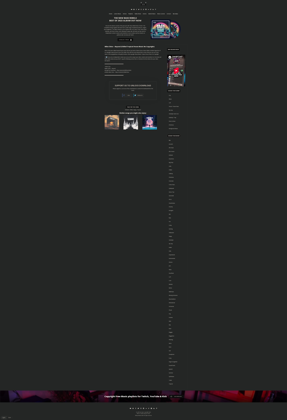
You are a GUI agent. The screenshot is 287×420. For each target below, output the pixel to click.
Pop (170, 95)
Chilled (131, 109)
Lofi (170, 102)
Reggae (170, 332)
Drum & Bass (172, 121)
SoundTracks (172, 365)
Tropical (139, 109)
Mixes (170, 99)
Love (170, 280)
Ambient (127, 109)
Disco (170, 199)
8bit (170, 140)
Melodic (171, 284)
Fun (170, 221)
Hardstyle (171, 240)
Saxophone (171, 354)
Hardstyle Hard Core (174, 114)
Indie (170, 251)
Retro (170, 343)
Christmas (171, 125)
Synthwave (171, 376)
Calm (170, 166)
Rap (170, 325)
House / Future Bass (174, 106)
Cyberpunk (171, 188)
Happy (134, 109)
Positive (171, 317)
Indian (170, 247)
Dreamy (171, 206)
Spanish (171, 369)
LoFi (170, 277)
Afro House (171, 151)
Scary (170, 358)
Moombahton (172, 299)
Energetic (171, 210)
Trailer (170, 380)
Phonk (170, 310)
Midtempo (171, 291)
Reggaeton (171, 336)
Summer (171, 373)
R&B (170, 321)
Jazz (170, 266)
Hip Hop (171, 110)
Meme (170, 288)
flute (170, 218)
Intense (170, 262)
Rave (170, 328)
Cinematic (171, 181)
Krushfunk (171, 273)
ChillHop (171, 173)
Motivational (172, 302)
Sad (170, 350)
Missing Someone (173, 295)
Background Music (173, 128)
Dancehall (171, 195)
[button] (7, 417)
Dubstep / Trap (172, 117)
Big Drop (171, 162)
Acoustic (171, 144)
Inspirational (172, 254)
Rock (170, 347)
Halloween (171, 232)
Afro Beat (171, 147)
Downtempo (172, 203)
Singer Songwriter (173, 361)
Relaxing (171, 339)
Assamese (171, 159)
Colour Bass (172, 184)
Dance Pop (171, 192)
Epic (170, 214)
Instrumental (172, 258)
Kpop (170, 269)
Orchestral (171, 306)
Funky (170, 225)
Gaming (171, 229)
